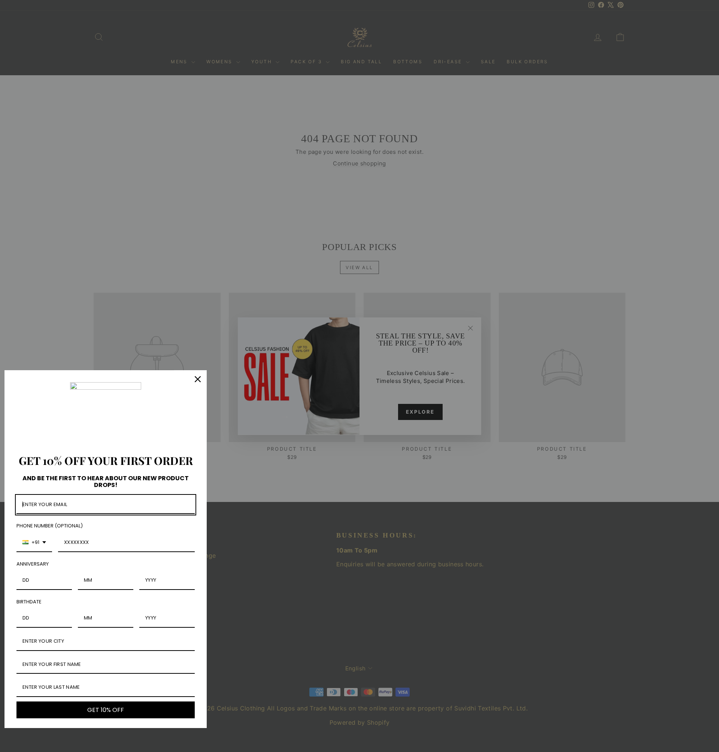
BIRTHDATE (29, 601)
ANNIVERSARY (32, 563)
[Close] (198, 379)
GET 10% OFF (105, 710)
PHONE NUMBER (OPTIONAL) (49, 525)
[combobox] (34, 542)
